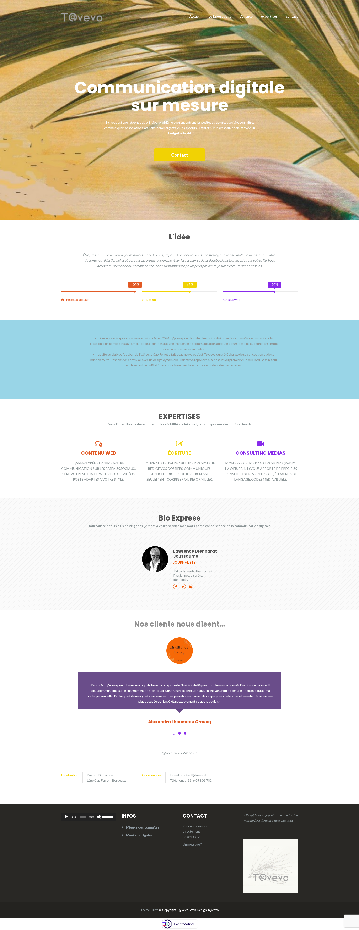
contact (292, 16)
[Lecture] (66, 817)
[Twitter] (183, 586)
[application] (88, 817)
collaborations (220, 16)
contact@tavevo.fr (194, 775)
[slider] (108, 816)
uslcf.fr (185, 360)
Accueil (194, 16)
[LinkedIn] (190, 586)
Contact (179, 155)
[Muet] (99, 817)
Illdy (155, 910)
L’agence (246, 16)
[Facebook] (175, 586)
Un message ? (192, 844)
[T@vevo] (82, 14)
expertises (269, 16)
